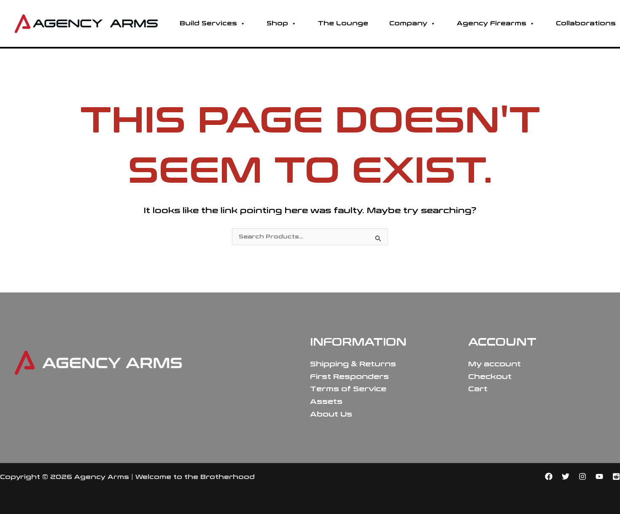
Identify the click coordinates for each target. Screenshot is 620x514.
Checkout (490, 377)
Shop (277, 23)
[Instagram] (582, 476)
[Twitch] (616, 476)
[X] (565, 476)
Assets (326, 402)
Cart (478, 389)
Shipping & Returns (353, 364)
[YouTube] (599, 476)
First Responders (349, 377)
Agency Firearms (491, 23)
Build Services (208, 23)
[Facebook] (549, 476)
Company (408, 23)
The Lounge (343, 23)
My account (494, 364)
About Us (331, 414)
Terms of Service (348, 389)
